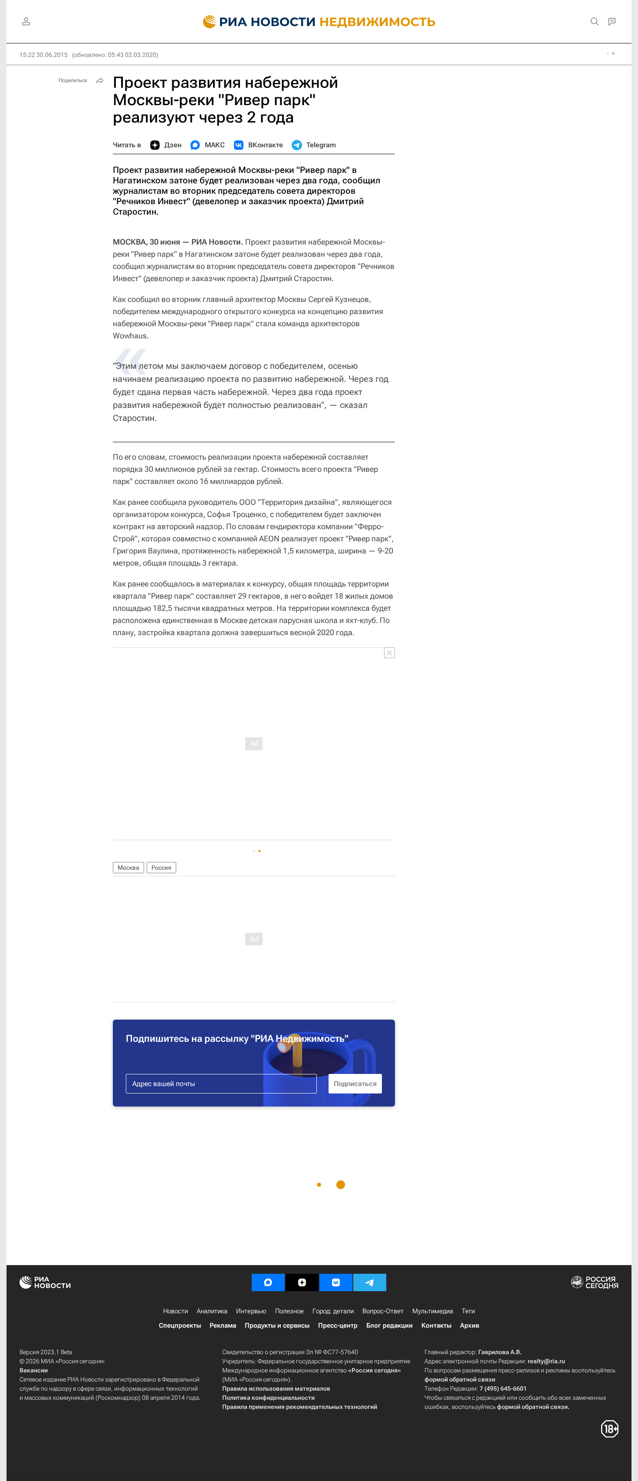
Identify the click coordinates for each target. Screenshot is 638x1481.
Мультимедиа (432, 1311)
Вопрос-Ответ (383, 1311)
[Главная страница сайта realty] (319, 21)
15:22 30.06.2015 (44, 54)
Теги (468, 1311)
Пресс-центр (338, 1325)
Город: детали (333, 1311)
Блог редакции (389, 1325)
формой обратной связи (459, 1379)
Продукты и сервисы (277, 1325)
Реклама (223, 1325)
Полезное (289, 1311)
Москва (128, 867)
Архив (469, 1325)
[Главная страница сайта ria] (254, 21)
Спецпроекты (180, 1325)
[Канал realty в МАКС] (268, 1282)
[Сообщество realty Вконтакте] (335, 1282)
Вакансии (34, 1370)
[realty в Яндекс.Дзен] (302, 1282)
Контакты (436, 1325)
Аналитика (212, 1311)
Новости (175, 1311)
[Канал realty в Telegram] (369, 1282)
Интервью (251, 1311)
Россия (161, 867)
